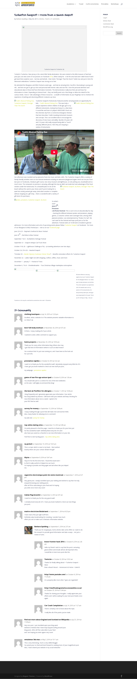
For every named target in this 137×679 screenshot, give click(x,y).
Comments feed (108, 24)
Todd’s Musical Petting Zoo (49, 103)
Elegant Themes (29, 676)
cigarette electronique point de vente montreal (43, 475)
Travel (81, 4)
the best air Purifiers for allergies (37, 391)
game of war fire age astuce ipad (37, 377)
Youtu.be (48, 559)
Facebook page (55, 227)
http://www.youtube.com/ (55, 574)
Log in (105, 18)
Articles (41, 19)
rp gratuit (28, 444)
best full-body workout (33, 328)
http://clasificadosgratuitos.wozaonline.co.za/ (63, 588)
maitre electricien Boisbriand (36, 511)
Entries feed (107, 21)
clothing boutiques (32, 314)
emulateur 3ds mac (32, 639)
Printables (104, 4)
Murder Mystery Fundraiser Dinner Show (37, 254)
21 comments (54, 19)
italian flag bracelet (32, 495)
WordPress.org (108, 27)
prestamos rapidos (32, 361)
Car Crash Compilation (53, 605)
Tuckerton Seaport (71, 225)
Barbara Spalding (21, 19)
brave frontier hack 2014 (54, 542)
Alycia (26, 457)
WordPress (48, 676)
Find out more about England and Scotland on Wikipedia (46, 620)
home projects (30, 342)
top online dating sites (33, 425)
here (51, 77)
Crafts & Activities (92, 4)
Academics (70, 4)
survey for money (31, 408)
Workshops (115, 4)
